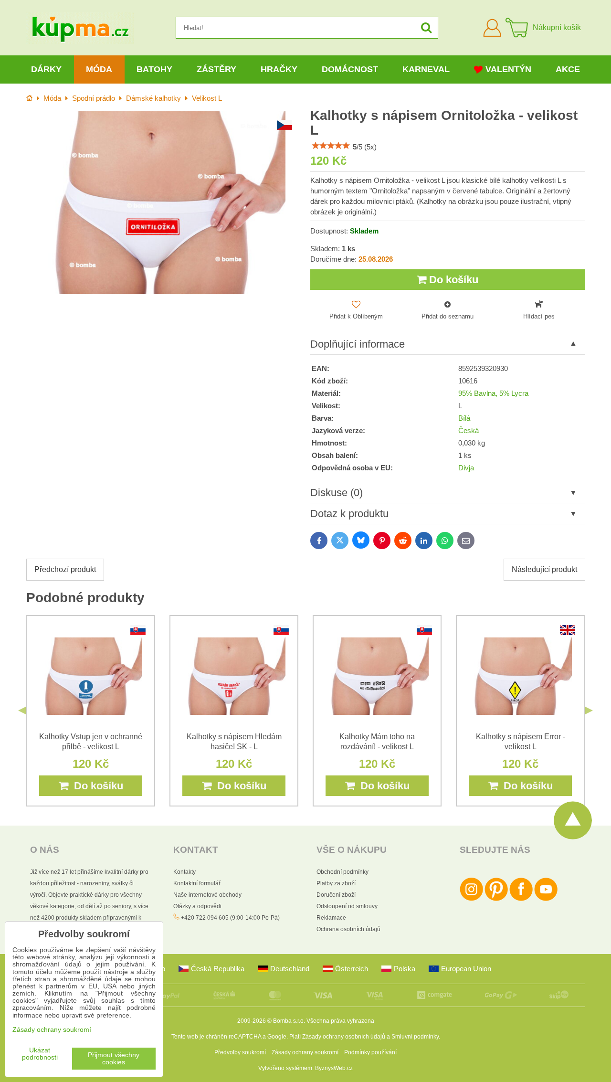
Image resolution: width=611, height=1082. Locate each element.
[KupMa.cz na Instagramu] (471, 899)
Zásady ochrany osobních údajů (343, 1036)
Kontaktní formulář (197, 883)
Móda (99, 69)
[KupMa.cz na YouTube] (546, 899)
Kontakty (184, 872)
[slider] (331, 145)
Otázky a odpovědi (197, 906)
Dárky (46, 69)
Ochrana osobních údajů (348, 929)
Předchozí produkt (65, 569)
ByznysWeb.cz (334, 1068)
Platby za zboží (336, 883)
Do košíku (452, 280)
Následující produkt (544, 569)
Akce (568, 69)
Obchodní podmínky (342, 872)
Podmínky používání (370, 1052)
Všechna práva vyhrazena (340, 1021)
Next (589, 710)
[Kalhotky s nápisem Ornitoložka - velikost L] (163, 202)
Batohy (154, 69)
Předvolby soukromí (240, 1052)
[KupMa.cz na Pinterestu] (496, 899)
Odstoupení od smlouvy (347, 906)
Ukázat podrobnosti (40, 1054)
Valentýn (508, 69)
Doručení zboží (336, 894)
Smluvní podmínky (415, 1036)
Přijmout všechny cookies (113, 1058)
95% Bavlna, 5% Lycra (493, 393)
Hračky (279, 69)
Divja (466, 468)
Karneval (426, 69)
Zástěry (216, 69)
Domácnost (350, 69)
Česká (468, 431)
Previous (22, 710)
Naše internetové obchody (207, 894)
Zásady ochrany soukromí (305, 1052)
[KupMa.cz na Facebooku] (521, 899)
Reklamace (331, 917)
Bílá (464, 418)
